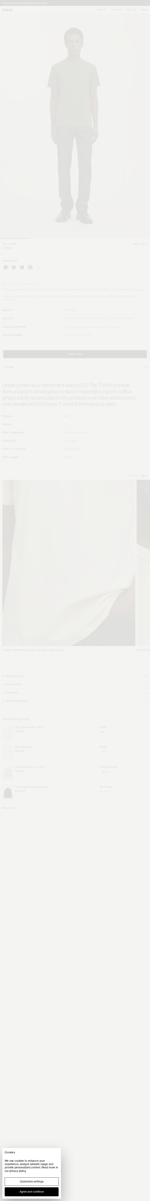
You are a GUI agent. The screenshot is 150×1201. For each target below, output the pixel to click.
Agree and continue (32, 1191)
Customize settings (32, 1181)
